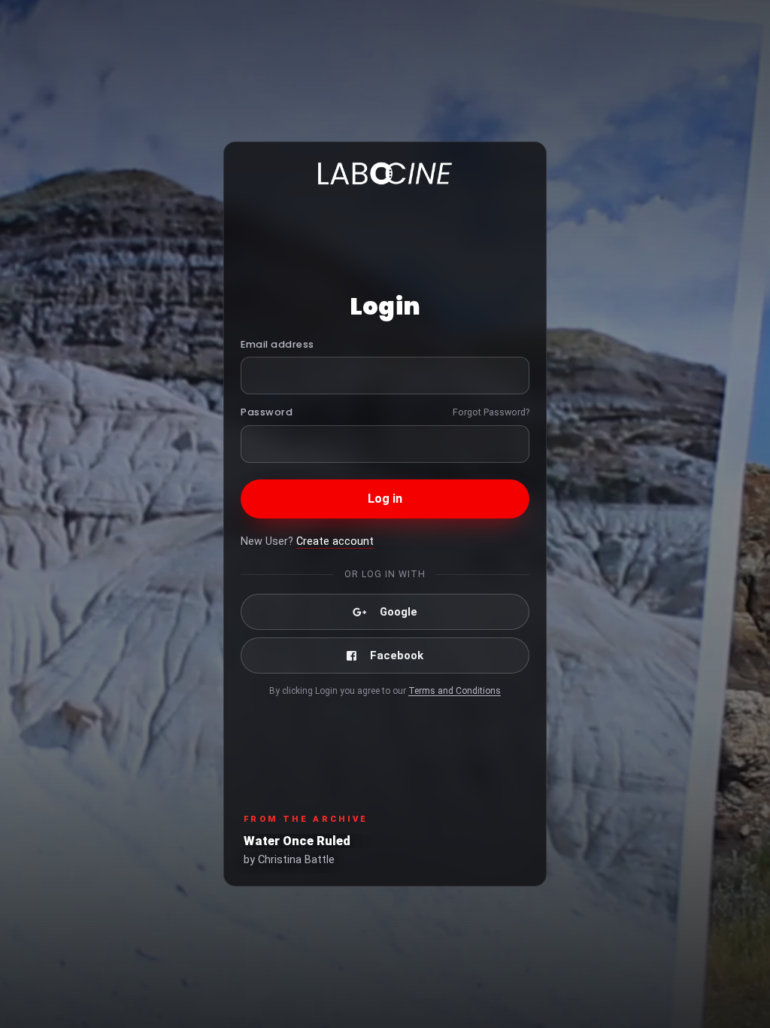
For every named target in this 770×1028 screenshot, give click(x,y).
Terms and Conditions (454, 691)
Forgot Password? (491, 412)
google (398, 612)
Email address (277, 344)
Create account (335, 541)
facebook (396, 655)
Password (267, 412)
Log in (385, 498)
